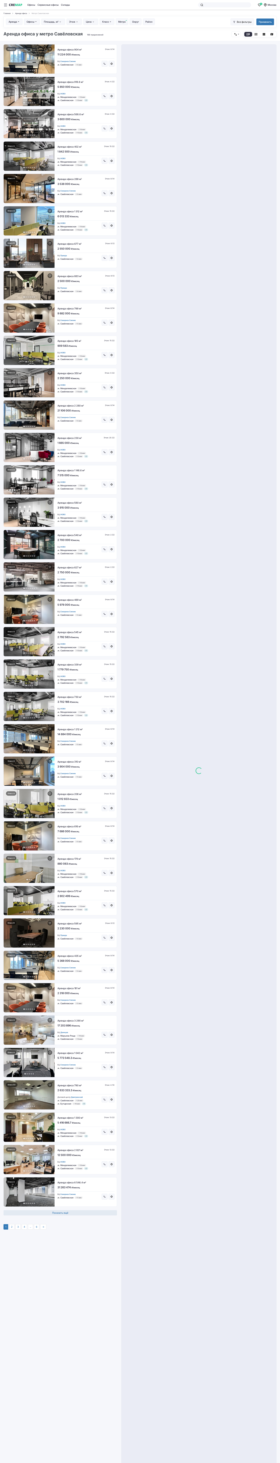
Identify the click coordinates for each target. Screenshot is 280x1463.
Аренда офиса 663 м (69, 276)
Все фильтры (244, 21)
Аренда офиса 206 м (69, 794)
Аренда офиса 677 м (69, 243)
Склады (65, 4)
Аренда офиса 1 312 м (70, 211)
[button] (24, 70)
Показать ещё (60, 1212)
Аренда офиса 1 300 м (70, 1117)
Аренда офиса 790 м (69, 1085)
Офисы (31, 4)
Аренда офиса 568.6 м (70, 114)
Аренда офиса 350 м (69, 373)
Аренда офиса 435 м (69, 955)
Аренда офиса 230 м (69, 438)
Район (148, 21)
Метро (122, 21)
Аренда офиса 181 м (69, 988)
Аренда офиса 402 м (69, 146)
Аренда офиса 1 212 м (70, 729)
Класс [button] (105, 21)
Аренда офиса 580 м (69, 502)
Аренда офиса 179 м (69, 858)
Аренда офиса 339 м (69, 664)
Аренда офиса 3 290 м (70, 1020)
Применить (265, 21)
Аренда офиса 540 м (69, 535)
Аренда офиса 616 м (69, 826)
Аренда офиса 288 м (69, 179)
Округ (135, 21)
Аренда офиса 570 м (69, 891)
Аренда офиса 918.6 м (70, 81)
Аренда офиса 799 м (69, 308)
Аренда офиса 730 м (69, 696)
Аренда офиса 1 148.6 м (71, 470)
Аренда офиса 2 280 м (70, 405)
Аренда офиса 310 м (69, 761)
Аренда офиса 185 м (69, 340)
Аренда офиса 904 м (69, 49)
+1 (86, 100)
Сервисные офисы (48, 4)
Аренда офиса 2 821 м (70, 1150)
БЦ (66, 61)
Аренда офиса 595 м (69, 923)
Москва (272, 4)
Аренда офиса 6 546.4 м (71, 1182)
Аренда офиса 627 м (69, 567)
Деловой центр (70, 1097)
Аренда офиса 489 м (69, 599)
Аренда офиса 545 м (69, 632)
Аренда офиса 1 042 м (70, 1053)
